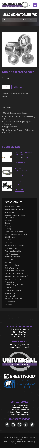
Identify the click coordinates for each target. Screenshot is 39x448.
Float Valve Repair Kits (13, 251)
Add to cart (18, 87)
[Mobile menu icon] (35, 5)
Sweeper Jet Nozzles (13, 279)
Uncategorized (10, 293)
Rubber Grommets (11, 268)
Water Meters (10, 302)
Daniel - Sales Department (19, 414)
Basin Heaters (10, 220)
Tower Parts (24, 93)
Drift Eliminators (10, 237)
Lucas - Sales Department (19, 412)
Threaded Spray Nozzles (14, 285)
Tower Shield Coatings (13, 290)
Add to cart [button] (19, 189)
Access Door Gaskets (13, 207)
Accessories (9, 212)
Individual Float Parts (12, 257)
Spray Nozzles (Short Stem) (15, 271)
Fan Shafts (8, 243)
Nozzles (8, 262)
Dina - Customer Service (19, 408)
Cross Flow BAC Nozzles (14, 231)
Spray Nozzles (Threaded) (14, 274)
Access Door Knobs (22, 182)
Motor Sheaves (15, 93)
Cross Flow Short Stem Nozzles (16, 234)
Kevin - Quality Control (19, 405)
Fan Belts (18, 168)
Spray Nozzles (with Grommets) (16, 276)
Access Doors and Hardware (15, 210)
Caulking (8, 229)
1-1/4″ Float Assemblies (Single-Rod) (23, 154)
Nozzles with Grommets (13, 265)
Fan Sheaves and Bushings (14, 245)
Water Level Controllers (13, 299)
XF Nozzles (9, 304)
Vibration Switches (11, 296)
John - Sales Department (20, 410)
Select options (20, 162)
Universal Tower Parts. (21, 437)
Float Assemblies (11, 248)
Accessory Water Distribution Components (15, 216)
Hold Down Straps (11, 254)
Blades (7, 223)
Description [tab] (6, 107)
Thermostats (9, 282)
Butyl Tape (8, 226)
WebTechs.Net (19, 444)
